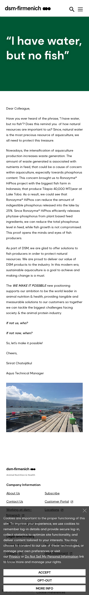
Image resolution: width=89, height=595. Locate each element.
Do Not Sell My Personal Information (51, 556)
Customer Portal (57, 501)
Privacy (14, 556)
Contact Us (14, 501)
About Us (13, 493)
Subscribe (52, 493)
